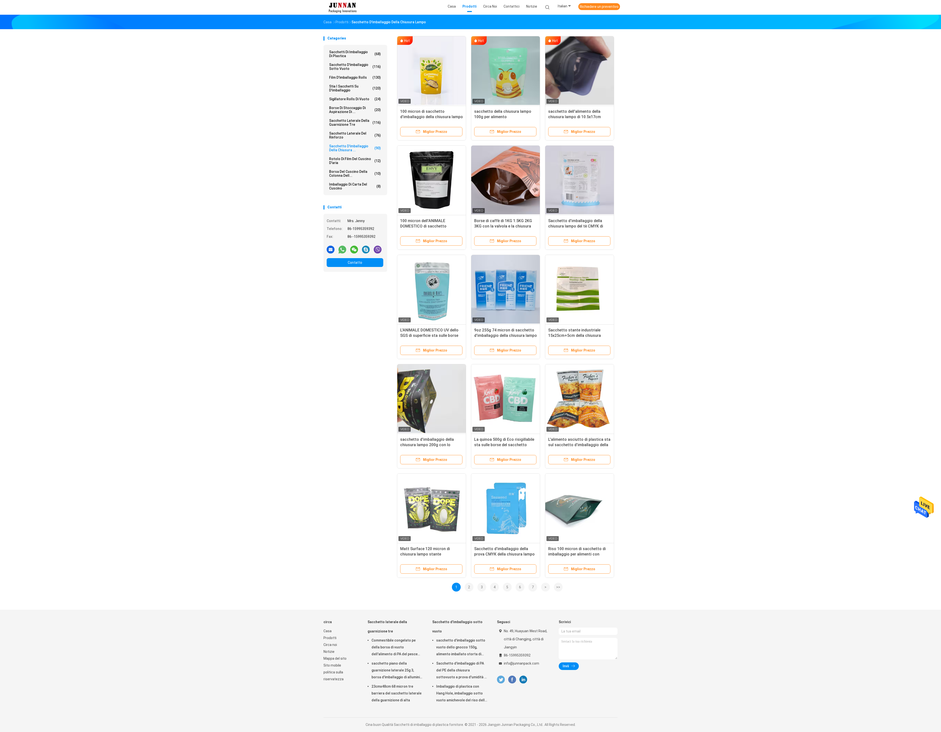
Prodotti (329, 638)
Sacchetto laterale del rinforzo (355, 135)
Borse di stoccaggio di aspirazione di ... (355, 110)
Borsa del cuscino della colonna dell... (355, 173)
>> (558, 587)
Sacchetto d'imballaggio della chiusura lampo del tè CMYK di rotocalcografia (575, 226)
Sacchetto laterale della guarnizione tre (355, 122)
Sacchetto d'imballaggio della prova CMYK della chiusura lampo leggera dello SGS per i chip (504, 554)
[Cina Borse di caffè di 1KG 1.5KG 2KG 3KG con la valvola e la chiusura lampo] (505, 180)
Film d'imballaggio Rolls (355, 77)
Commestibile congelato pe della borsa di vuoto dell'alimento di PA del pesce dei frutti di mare (394, 647)
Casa (327, 631)
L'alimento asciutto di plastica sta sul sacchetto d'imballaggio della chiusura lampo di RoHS (579, 445)
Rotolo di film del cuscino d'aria (355, 161)
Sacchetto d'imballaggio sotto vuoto (355, 67)
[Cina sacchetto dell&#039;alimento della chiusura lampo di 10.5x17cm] (579, 70)
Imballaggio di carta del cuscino (355, 186)
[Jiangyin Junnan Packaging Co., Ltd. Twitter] (501, 679)
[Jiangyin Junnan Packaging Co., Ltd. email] (330, 249)
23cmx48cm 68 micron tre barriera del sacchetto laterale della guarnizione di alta (396, 693)
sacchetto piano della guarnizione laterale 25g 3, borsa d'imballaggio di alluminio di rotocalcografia (396, 671)
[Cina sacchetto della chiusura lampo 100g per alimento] (505, 70)
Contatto (355, 263)
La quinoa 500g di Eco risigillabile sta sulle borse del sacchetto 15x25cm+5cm (504, 445)
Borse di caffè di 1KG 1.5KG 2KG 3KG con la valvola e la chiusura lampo (503, 226)
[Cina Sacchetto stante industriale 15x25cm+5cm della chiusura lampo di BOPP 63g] (579, 289)
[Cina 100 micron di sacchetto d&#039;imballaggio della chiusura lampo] (431, 70)
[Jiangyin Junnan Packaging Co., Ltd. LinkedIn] (523, 679)
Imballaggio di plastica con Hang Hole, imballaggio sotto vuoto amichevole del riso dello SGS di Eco (461, 694)
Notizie (328, 652)
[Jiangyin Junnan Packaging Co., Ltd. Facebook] (512, 679)
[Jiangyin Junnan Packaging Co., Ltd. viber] (378, 249)
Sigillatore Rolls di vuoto (355, 99)
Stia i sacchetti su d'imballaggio (355, 88)
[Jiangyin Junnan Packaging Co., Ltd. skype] (366, 249)
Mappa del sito (335, 658)
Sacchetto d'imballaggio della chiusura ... (355, 148)
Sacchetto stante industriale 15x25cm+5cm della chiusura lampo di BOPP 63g (574, 335)
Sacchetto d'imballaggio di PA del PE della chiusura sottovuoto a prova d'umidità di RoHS (461, 671)
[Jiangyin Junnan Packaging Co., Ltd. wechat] (354, 249)
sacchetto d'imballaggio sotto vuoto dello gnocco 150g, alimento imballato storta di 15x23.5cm (460, 647)
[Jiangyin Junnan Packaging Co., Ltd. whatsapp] (342, 249)
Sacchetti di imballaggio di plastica (355, 54)
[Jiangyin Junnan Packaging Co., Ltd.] (342, 7)
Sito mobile (332, 665)
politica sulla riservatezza (333, 675)
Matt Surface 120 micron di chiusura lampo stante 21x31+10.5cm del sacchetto (426, 554)
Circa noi (330, 645)
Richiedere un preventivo (599, 7)
